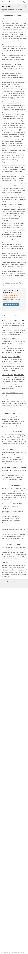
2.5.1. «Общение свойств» (12, 544)
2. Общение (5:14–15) (11, 356)
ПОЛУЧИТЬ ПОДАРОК (10, 304)
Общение (5, 526)
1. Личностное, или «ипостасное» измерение (12, 952)
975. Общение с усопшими (13, 320)
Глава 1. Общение (9, 449)
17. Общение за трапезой (12, 431)
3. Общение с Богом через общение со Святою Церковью (12, 505)
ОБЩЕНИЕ (6, 562)
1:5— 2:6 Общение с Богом (13, 374)
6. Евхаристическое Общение (14, 467)
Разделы (16, 581)
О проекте (10, 581)
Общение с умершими (11, 485)
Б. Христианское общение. (13, 413)
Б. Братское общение (10, 338)
